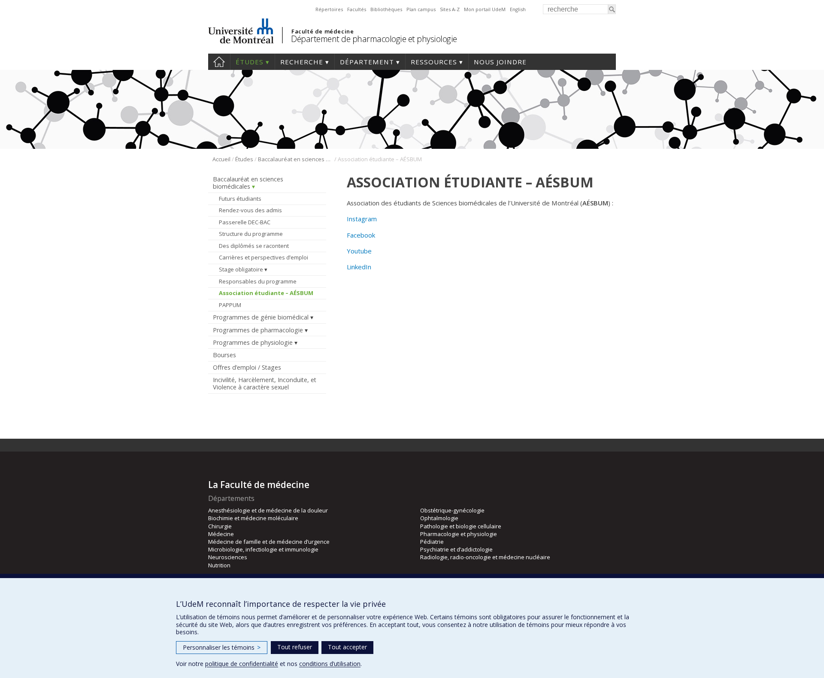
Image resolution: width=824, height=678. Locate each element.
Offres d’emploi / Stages (247, 367)
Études (250, 61)
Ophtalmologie (439, 518)
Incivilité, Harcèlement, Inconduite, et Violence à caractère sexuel (264, 383)
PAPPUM (230, 305)
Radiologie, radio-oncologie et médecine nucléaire (485, 557)
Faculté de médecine (322, 31)
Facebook (361, 235)
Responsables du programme (258, 281)
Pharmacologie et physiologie (458, 534)
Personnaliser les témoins (222, 647)
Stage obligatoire (241, 269)
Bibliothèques (386, 9)
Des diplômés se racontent (254, 246)
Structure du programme (251, 234)
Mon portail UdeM (485, 9)
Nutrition (219, 565)
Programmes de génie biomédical (261, 317)
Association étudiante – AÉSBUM (266, 293)
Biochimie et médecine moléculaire (253, 518)
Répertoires (329, 9)
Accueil (219, 62)
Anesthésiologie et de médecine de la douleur (268, 510)
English (518, 9)
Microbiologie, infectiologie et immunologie (263, 549)
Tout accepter (347, 647)
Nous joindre (500, 61)
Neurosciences (227, 557)
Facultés (356, 9)
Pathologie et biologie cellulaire (460, 526)
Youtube (359, 251)
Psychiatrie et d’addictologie (456, 549)
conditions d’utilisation (329, 664)
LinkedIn (359, 266)
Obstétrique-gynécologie (452, 510)
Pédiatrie (432, 541)
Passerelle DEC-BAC (244, 222)
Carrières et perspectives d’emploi (263, 257)
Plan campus (421, 9)
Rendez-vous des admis (250, 210)
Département (367, 61)
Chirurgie (220, 526)
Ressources (434, 61)
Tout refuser (294, 647)
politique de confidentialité (241, 664)
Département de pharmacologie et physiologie (374, 39)
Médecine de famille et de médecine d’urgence (269, 541)
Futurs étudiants (240, 198)
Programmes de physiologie (253, 342)
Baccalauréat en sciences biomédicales (295, 159)
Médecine (221, 534)
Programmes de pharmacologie (258, 330)
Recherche (301, 61)
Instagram (362, 218)
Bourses (224, 355)
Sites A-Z (450, 9)
